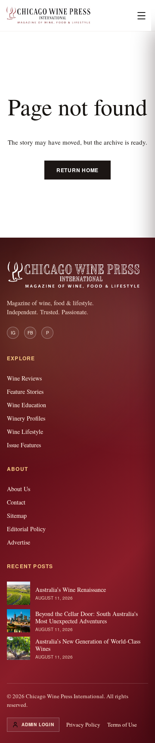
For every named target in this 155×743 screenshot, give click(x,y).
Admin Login (38, 724)
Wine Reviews (24, 378)
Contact (16, 502)
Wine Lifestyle (25, 431)
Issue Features (24, 445)
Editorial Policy (26, 529)
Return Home (77, 170)
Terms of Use (122, 724)
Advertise (18, 542)
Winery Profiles (26, 418)
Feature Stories (25, 391)
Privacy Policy (83, 724)
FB (30, 333)
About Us (18, 489)
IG (13, 333)
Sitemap (17, 515)
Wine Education (26, 405)
